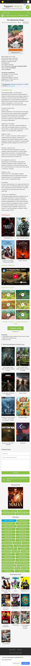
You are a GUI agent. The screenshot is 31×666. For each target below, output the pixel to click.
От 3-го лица (7, 545)
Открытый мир (16, 543)
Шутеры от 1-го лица (21, 545)
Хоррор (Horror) (22, 554)
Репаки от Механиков (9, 526)
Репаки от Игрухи (8, 523)
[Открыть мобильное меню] (27, 7)
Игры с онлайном (9, 520)
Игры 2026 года (23, 526)
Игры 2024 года (22, 529)
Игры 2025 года (8, 529)
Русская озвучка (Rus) (8, 513)
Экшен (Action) (15, 551)
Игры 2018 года (22, 537)
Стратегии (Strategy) (22, 559)
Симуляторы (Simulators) (22, 562)
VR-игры (17, 568)
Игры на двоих (25, 568)
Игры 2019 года (8, 537)
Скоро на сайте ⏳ (23, 511)
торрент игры (9, 15)
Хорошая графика (6, 543)
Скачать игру (15, 328)
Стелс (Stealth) (25, 551)
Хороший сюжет (22, 540)
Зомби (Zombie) (6, 551)
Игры (15, 15)
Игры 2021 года (8, 534)
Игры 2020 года (22, 534)
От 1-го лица (25, 543)
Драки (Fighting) (8, 557)
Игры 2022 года (22, 531)
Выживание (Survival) (8, 562)
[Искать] (27, 13)
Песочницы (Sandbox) (23, 565)
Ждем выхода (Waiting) (22, 513)
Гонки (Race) (23, 548)
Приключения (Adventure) (9, 565)
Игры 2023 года (8, 531)
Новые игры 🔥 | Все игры (9, 511)
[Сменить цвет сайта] (3, 2)
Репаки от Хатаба (22, 523)
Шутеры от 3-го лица (9, 548)
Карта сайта (12, 649)
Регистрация (23, 2)
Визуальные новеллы (7, 568)
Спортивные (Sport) (8, 559)
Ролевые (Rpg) (8, 554)
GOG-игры (8, 571)
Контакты (19, 649)
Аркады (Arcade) (22, 557)
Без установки (22, 571)
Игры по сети (23, 520)
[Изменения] (11, 86)
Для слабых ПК (8, 540)
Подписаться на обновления (15, 50)
